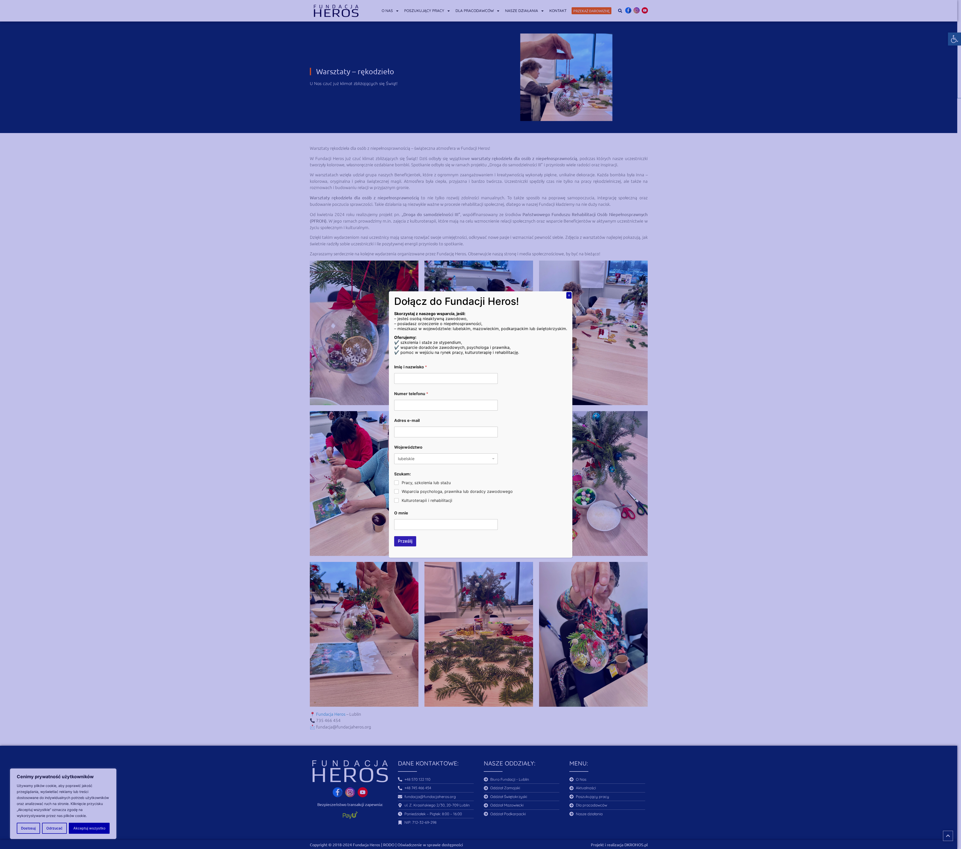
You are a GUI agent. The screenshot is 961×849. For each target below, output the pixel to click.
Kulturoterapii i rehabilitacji (427, 500)
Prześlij (405, 541)
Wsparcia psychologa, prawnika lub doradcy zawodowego (457, 491)
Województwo (408, 447)
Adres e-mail (407, 420)
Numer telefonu (411, 393)
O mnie (401, 513)
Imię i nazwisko (410, 367)
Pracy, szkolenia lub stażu (426, 482)
